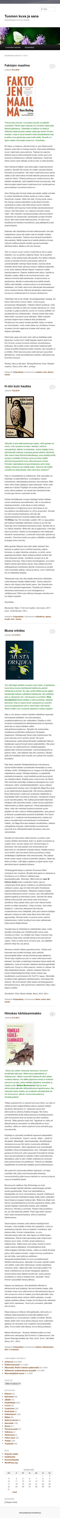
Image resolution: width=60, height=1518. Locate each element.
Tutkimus (9, 1432)
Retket (7, 1417)
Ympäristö (9, 1443)
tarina (43, 999)
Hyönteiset (9, 1396)
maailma (39, 372)
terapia (7, 619)
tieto (45, 372)
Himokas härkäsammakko (23, 1013)
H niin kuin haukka (18, 386)
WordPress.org (11, 1462)
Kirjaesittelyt (29, 47)
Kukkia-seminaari (12, 1364)
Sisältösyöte (10, 1456)
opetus (48, 616)
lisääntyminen (47, 1347)
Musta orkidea (15, 630)
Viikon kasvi (10, 1437)
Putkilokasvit (10, 1414)
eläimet (38, 1347)
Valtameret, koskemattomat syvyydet (20, 1370)
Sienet (7, 1426)
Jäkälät (8, 1399)
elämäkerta (40, 616)
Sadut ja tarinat (11, 1420)
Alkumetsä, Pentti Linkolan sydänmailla (22, 1367)
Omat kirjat (9, 1411)
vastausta (14, 1349)
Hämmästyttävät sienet (14, 1373)
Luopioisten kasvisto (13, 47)
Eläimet (8, 1393)
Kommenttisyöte (12, 1459)
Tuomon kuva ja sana (22, 16)
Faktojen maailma (17, 65)
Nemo (38, 999)
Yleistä (7, 1440)
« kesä (14, 1492)
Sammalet (9, 1423)
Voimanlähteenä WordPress (30, 1512)
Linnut (7, 1405)
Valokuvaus (10, 1434)
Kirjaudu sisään (11, 1453)
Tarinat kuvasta (11, 1429)
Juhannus (9, 1361)
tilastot (50, 372)
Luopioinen (10, 1408)
